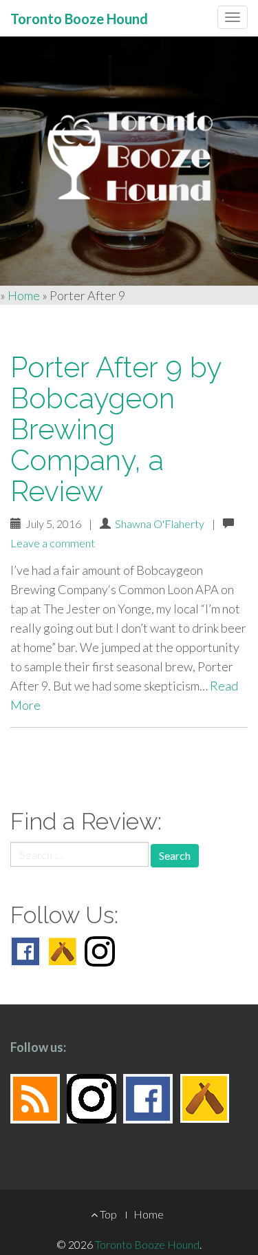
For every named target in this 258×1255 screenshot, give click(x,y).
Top (107, 1214)
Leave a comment (52, 542)
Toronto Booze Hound (147, 1244)
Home (24, 295)
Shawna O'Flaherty (159, 523)
